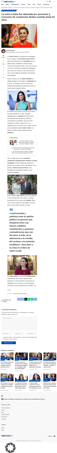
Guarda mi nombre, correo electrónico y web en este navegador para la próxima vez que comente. (20, 338)
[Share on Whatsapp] (3, 67)
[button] (2, 1)
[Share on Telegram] (3, 70)
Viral (14, 10)
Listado (46, 378)
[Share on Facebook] (3, 60)
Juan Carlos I (17, 293)
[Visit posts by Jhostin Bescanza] (3, 51)
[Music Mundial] (10, 1)
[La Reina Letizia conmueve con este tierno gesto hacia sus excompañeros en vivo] (35, 377)
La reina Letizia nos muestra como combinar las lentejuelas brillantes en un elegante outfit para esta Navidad (21, 365)
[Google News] (54, 436)
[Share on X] (3, 64)
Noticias (4, 10)
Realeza (9, 10)
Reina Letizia (23, 293)
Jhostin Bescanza (10, 50)
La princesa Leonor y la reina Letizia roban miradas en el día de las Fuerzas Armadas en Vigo (26, 142)
